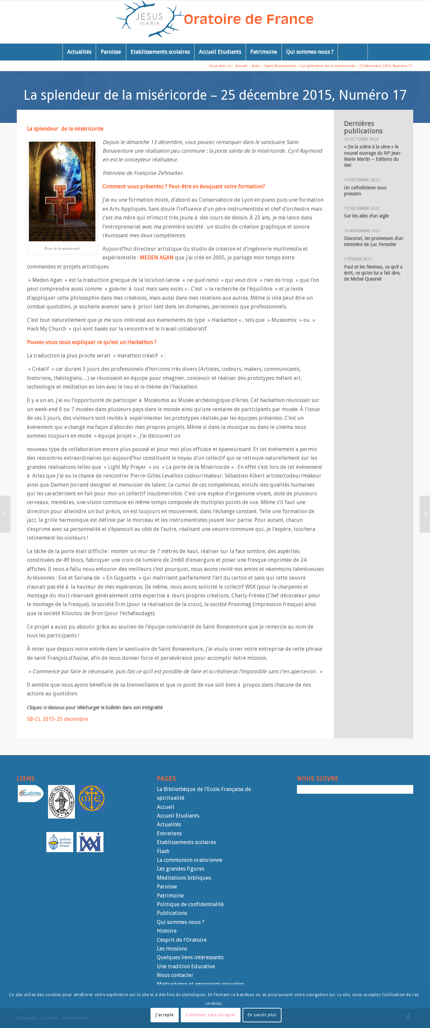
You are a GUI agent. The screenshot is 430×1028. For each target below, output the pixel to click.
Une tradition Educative (186, 966)
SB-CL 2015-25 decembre (57, 719)
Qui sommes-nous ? (180, 922)
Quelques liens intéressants (190, 957)
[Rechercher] (353, 52)
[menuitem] (79, 52)
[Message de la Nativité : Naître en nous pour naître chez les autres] (425, 514)
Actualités (169, 824)
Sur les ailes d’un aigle (366, 215)
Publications (172, 913)
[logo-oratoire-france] (215, 21)
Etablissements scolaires (186, 842)
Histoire (167, 931)
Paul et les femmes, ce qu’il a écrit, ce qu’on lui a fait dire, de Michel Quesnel (373, 273)
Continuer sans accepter (210, 1015)
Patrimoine (170, 895)
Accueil (165, 807)
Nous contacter (175, 975)
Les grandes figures (180, 869)
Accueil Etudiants (178, 816)
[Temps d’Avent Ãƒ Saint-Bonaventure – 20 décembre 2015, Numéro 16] (5, 514)
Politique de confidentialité (190, 904)
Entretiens (169, 833)
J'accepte (164, 1015)
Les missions (172, 948)
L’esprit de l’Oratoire (182, 940)
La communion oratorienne (189, 860)
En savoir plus (262, 1015)
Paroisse (167, 886)
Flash (163, 851)
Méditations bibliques (184, 878)
